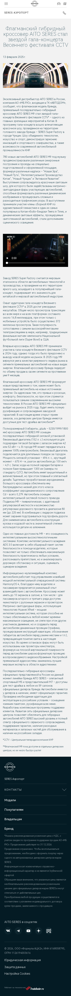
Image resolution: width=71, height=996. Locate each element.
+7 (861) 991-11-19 (64, 13)
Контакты (64, 3)
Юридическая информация (22, 960)
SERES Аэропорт (16, 13)
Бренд (9, 828)
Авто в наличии (58, 3)
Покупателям (13, 809)
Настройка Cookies (17, 973)
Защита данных (15, 967)
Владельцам (13, 819)
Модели (10, 800)
